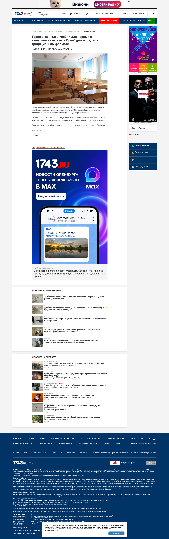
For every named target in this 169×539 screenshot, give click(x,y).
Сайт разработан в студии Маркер (24, 533)
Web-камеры (129, 21)
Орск (54, 453)
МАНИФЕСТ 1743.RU (88, 443)
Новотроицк (70, 453)
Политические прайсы (40, 453)
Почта (118, 443)
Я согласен (116, 533)
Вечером (79, 14)
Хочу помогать (45, 443)
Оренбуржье (84, 453)
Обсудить (90, 31)
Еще (151, 20)
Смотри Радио (138, 128)
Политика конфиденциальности (143, 453)
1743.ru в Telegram (35, 21)
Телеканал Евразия (109, 21)
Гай (61, 453)
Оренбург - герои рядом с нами (142, 443)
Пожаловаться (65, 443)
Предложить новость (22, 443)
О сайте (16, 453)
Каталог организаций (85, 21)
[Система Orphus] (151, 463)
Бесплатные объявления (59, 21)
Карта (106, 443)
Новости (18, 21)
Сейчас (64, 14)
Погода (141, 21)
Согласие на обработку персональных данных (110, 453)
